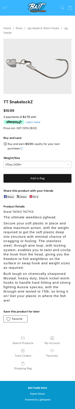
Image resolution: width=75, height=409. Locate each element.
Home (7, 28)
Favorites (52, 356)
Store (19, 28)
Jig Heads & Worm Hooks (43, 28)
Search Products (22, 343)
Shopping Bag (23, 368)
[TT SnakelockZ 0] (37, 66)
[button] (37, 8)
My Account (52, 343)
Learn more (33, 122)
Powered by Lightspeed (37, 399)
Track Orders (23, 356)
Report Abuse (37, 393)
